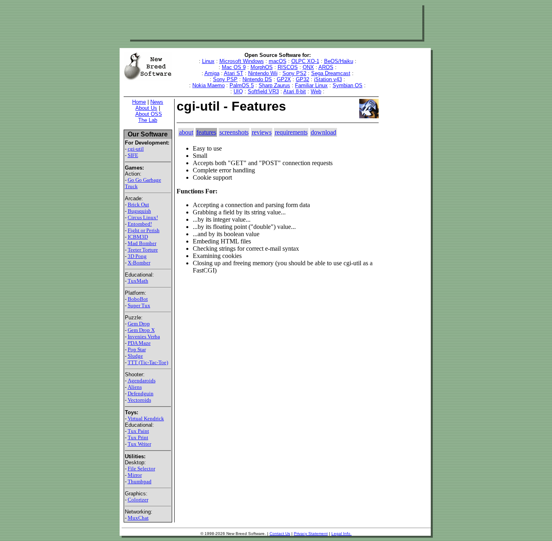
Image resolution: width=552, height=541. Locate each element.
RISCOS (288, 67)
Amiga (211, 73)
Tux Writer (139, 444)
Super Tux (139, 305)
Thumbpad (140, 481)
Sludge (135, 356)
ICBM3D (138, 237)
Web (316, 91)
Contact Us (280, 533)
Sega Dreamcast (330, 73)
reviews (262, 132)
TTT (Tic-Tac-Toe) (148, 362)
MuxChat (138, 518)
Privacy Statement (311, 533)
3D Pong (137, 256)
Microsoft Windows (241, 61)
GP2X (284, 79)
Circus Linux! (143, 217)
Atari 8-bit (294, 91)
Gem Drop (139, 324)
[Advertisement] (275, 21)
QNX (308, 67)
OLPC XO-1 (305, 61)
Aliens (135, 387)
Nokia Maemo (208, 85)
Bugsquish (139, 211)
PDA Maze (139, 343)
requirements (291, 132)
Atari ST (233, 73)
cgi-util (136, 149)
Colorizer (138, 500)
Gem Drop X (141, 330)
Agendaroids (142, 380)
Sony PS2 (294, 73)
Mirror (135, 475)
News (156, 102)
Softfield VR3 (263, 91)
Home (139, 102)
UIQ (238, 91)
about (186, 132)
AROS (325, 67)
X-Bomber (139, 263)
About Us (146, 108)
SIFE (133, 155)
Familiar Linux (311, 85)
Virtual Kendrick (146, 418)
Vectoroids (139, 400)
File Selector (141, 469)
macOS (278, 61)
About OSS (148, 114)
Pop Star (137, 349)
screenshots (234, 132)
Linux (208, 61)
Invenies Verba (144, 336)
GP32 (302, 79)
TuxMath (138, 281)
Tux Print (138, 437)
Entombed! (140, 224)
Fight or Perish (144, 230)
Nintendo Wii (263, 73)
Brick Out (138, 204)
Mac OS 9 (234, 67)
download (323, 132)
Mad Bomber (142, 243)
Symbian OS (347, 85)
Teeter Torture (143, 250)
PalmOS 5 (242, 85)
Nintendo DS (257, 79)
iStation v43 (328, 79)
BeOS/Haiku (338, 61)
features (206, 132)
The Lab (147, 120)
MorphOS (262, 67)
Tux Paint (138, 431)
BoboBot (138, 299)
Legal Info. (341, 533)
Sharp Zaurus (274, 85)
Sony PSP (225, 79)
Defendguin (141, 393)
